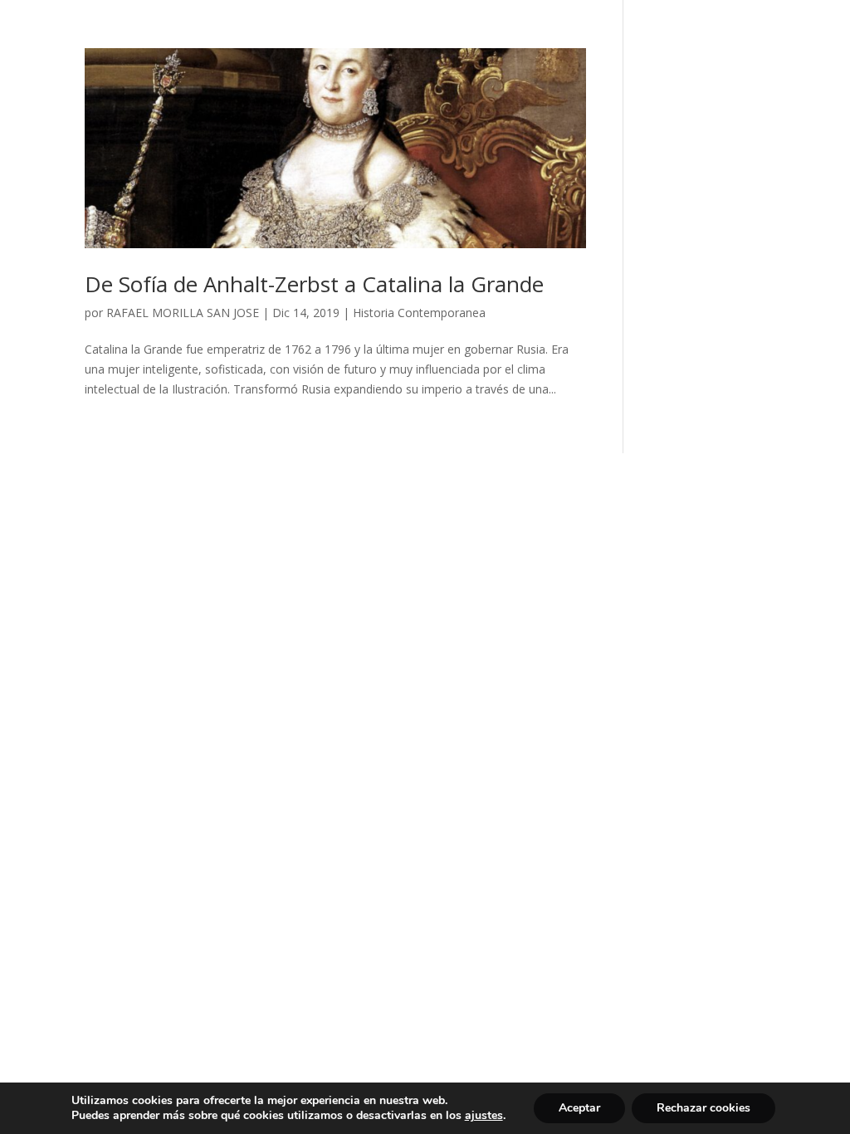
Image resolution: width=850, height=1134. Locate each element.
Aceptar (579, 1108)
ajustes (484, 1115)
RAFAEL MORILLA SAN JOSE (182, 312)
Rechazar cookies (703, 1108)
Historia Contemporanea (419, 312)
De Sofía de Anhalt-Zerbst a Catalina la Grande (314, 284)
